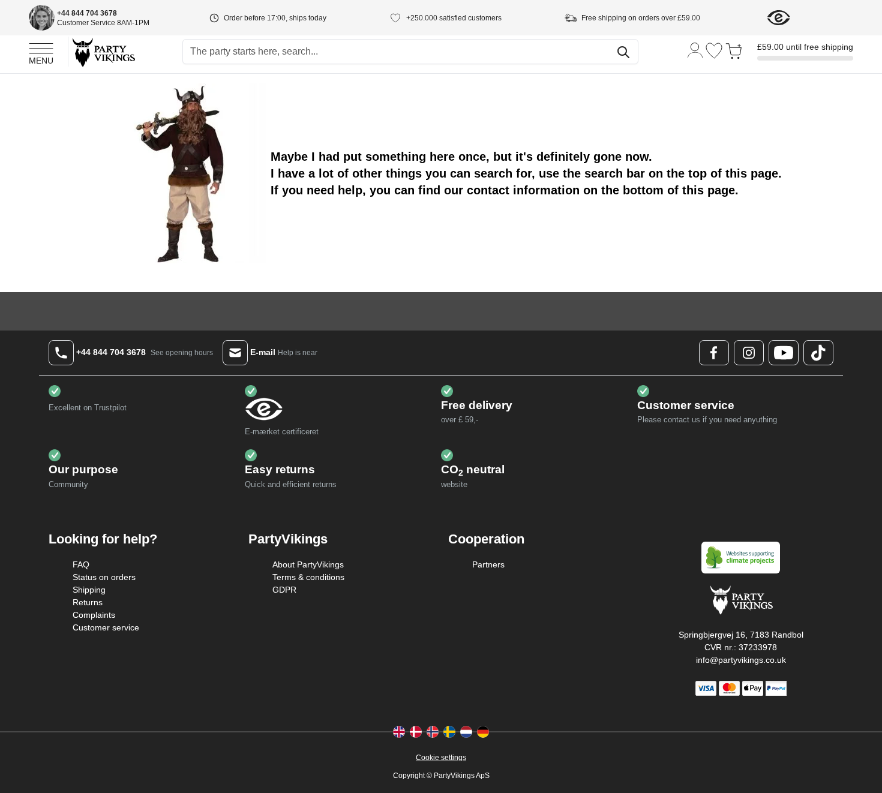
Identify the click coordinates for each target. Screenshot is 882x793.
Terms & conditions (308, 577)
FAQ (81, 564)
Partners (488, 564)
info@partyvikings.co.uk (741, 660)
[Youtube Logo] (784, 352)
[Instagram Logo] (749, 352)
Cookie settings (441, 757)
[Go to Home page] (102, 51)
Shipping (89, 589)
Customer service (106, 627)
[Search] (623, 52)
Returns (88, 602)
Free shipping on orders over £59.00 (640, 18)
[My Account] (695, 49)
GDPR (284, 589)
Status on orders (104, 577)
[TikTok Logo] (818, 352)
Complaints (94, 615)
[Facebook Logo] (714, 352)
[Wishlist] (714, 51)
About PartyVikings (308, 564)
